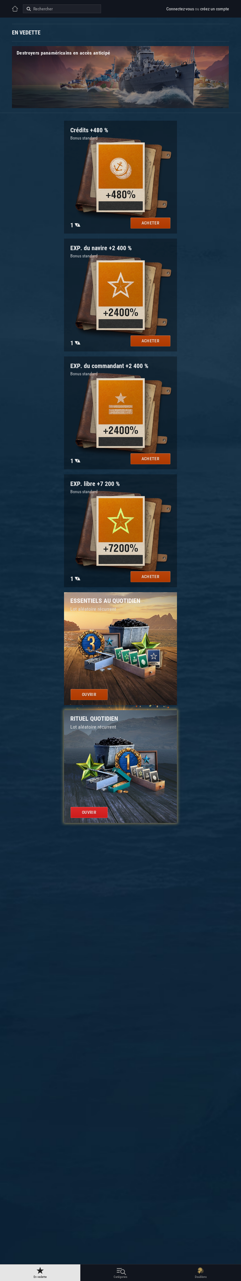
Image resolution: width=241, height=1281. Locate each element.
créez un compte (214, 8)
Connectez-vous (180, 8)
